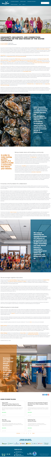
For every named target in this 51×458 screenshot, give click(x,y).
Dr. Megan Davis (33, 157)
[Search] (48, 3)
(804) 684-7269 (18, 454)
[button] (18, 1)
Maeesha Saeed (46, 279)
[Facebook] (2, 454)
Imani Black (24, 165)
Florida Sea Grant (30, 83)
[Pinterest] (7, 454)
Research (13, 313)
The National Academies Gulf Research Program (17, 281)
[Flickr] (4, 455)
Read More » (4, 412)
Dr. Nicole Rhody (13, 279)
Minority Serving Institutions (33, 334)
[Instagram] (6, 454)
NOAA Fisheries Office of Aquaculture (34, 61)
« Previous (18, 433)
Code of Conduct (13, 212)
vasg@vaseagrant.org (19, 455)
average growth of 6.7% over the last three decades (16, 56)
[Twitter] (4, 454)
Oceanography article (27, 71)
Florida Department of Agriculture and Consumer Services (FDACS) (23, 60)
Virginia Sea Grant (39, 83)
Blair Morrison (18, 58)
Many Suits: (11, 404)
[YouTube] (9, 454)
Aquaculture (2, 55)
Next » (33, 433)
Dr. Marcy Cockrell (11, 61)
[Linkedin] (2, 455)
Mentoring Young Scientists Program (38, 404)
